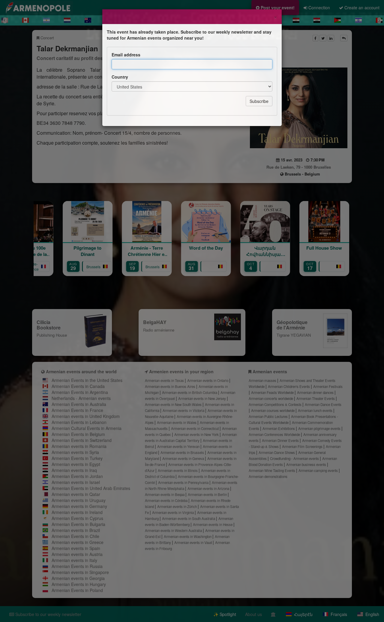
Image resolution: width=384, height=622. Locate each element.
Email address (126, 55)
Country (120, 77)
